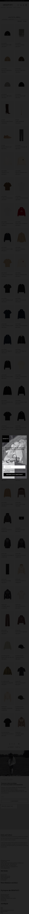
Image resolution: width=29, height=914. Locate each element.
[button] (25, 437)
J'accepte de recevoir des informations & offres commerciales (14, 471)
